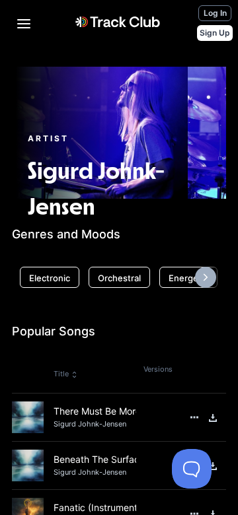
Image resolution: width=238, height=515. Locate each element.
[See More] (194, 417)
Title (61, 373)
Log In (215, 13)
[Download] (213, 418)
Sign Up (215, 33)
